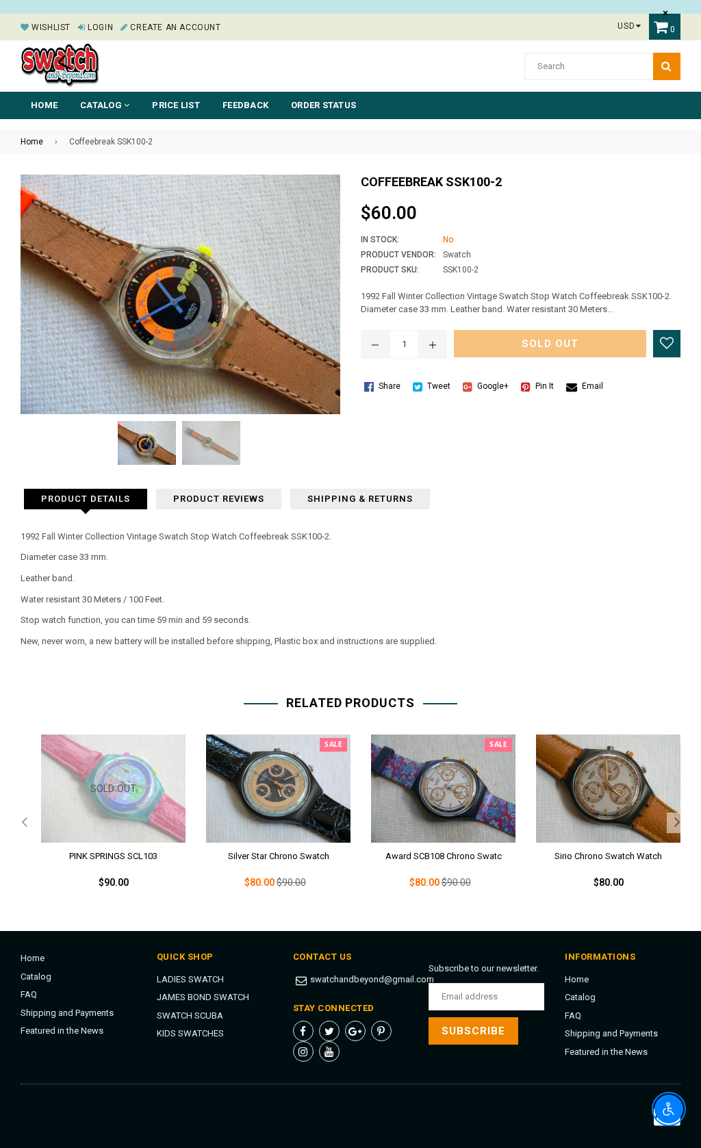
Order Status (323, 105)
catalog (102, 105)
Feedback (245, 105)
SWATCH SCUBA (190, 1015)
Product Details (85, 499)
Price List (176, 105)
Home (44, 105)
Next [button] (677, 823)
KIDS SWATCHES (190, 1033)
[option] (103, 822)
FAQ (29, 994)
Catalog (36, 976)
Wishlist (50, 27)
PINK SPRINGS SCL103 (113, 856)
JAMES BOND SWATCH (203, 997)
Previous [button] (24, 823)
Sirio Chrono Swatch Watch (608, 856)
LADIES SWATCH (190, 979)
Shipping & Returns (360, 499)
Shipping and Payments (67, 1013)
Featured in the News (62, 1030)
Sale (333, 745)
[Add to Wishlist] (666, 343)
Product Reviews (218, 499)
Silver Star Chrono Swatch (278, 856)
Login (99, 27)
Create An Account (174, 27)
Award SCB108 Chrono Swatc (443, 856)
